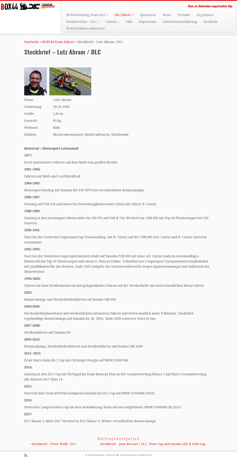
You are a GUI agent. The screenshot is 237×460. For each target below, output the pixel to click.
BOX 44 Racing (98, 455)
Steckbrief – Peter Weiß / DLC (52, 444)
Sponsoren (148, 15)
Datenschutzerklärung (180, 22)
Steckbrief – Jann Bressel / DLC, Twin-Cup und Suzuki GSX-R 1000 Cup (155, 444)
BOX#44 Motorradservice (85, 28)
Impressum (147, 22)
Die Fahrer (123, 15)
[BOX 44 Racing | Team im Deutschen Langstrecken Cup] (27, 6)
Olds (129, 22)
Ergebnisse (205, 15)
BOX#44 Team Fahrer (58, 42)
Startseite (31, 42)
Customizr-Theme (144, 455)
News (167, 15)
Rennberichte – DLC (82, 22)
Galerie (112, 22)
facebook (210, 22)
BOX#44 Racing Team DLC (86, 15)
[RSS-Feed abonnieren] (26, 455)
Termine (184, 15)
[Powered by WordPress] (118, 454)
